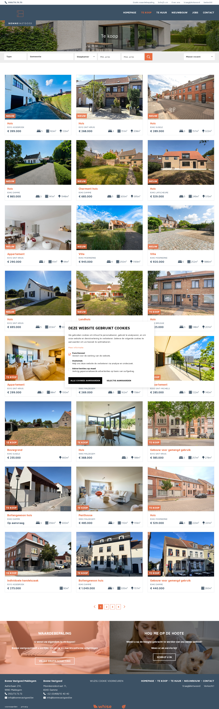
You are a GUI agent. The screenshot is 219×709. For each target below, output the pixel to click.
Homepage (129, 12)
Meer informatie (75, 347)
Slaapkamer (83, 56)
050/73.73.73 (15, 2)
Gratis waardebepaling (143, 2)
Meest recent (193, 56)
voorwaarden (11, 706)
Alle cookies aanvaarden (85, 380)
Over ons (175, 2)
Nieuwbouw (179, 12)
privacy (24, 706)
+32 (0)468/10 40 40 (58, 693)
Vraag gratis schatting (55, 661)
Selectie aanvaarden (119, 380)
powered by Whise (106, 706)
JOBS (195, 12)
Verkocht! (208, 2)
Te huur (161, 12)
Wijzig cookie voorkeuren (106, 681)
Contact (208, 12)
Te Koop (146, 12)
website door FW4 (124, 706)
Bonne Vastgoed (52, 681)
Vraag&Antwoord (192, 2)
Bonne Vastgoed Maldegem (20, 681)
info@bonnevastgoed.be (21, 697)
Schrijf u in (163, 2)
